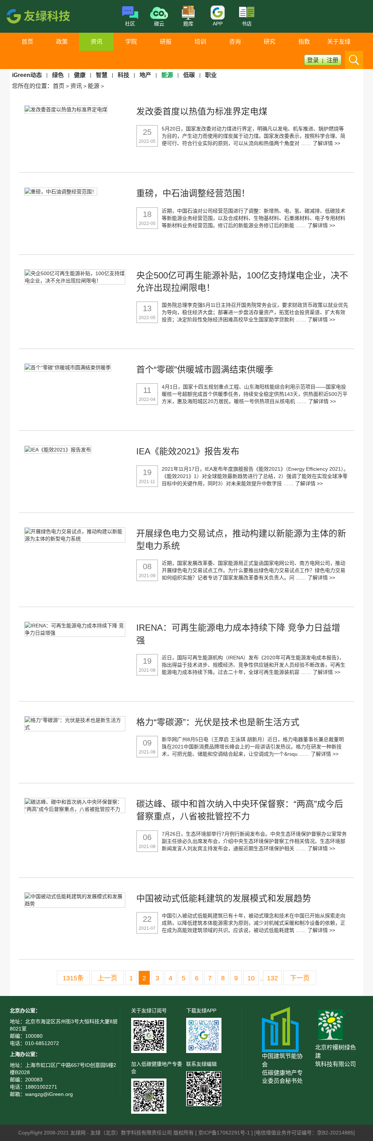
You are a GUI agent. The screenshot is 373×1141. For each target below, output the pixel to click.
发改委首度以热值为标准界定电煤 (201, 111)
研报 (166, 42)
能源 (93, 86)
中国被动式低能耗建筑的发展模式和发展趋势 (223, 898)
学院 (131, 42)
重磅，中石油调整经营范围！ (193, 193)
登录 (313, 60)
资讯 (96, 42)
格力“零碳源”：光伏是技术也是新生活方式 (217, 722)
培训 (200, 42)
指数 (304, 42)
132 (272, 978)
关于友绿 (338, 42)
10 (251, 978)
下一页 (300, 978)
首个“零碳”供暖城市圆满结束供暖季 (204, 369)
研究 (269, 42)
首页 (27, 42)
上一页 (107, 978)
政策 (62, 42)
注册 (332, 60)
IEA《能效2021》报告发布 (187, 451)
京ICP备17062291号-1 (224, 1133)
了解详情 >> (326, 143)
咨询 (235, 42)
